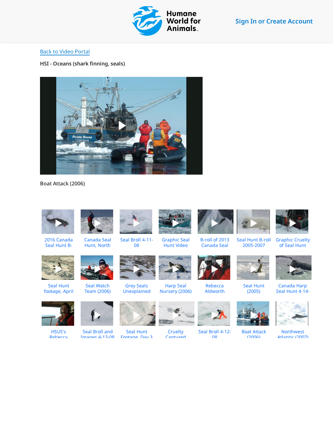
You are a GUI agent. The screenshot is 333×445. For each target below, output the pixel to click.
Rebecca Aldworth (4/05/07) (215, 291)
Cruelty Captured (176, 334)
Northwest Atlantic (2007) (292, 334)
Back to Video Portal (65, 51)
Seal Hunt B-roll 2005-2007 (254, 242)
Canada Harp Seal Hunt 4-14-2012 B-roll (293, 291)
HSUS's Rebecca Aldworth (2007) (59, 337)
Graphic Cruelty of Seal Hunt (293, 242)
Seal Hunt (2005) (253, 288)
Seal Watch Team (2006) (98, 288)
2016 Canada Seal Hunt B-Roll (59, 245)
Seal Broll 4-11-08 (136, 242)
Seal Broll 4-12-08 (214, 334)
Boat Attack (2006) (254, 334)
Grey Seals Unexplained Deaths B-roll (137, 291)
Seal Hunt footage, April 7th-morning (58, 291)
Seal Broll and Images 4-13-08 (97, 334)
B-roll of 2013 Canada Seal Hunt (214, 245)
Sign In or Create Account (274, 21)
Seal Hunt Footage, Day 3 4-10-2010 (137, 337)
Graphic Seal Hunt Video (176, 242)
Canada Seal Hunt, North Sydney (97, 245)
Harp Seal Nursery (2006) (176, 288)
